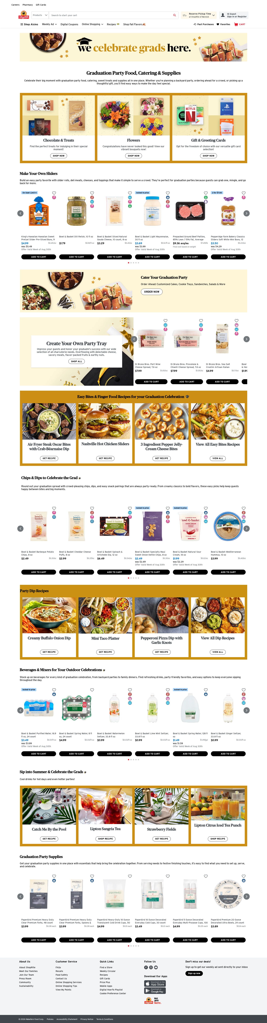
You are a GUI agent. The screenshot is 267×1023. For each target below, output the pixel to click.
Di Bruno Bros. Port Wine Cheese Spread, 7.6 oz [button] (148, 366)
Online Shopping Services (69, 982)
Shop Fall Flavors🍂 (134, 24)
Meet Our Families (28, 971)
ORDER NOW (151, 291)
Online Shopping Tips (66, 986)
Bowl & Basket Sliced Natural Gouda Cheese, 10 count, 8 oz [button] (112, 238)
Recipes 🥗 (113, 24)
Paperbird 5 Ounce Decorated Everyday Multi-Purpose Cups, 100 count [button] (190, 921)
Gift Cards (41, 5)
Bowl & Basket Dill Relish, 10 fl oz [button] (76, 236)
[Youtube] (156, 968)
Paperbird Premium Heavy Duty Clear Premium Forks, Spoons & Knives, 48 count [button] (75, 921)
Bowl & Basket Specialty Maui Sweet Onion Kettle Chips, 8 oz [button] (151, 553)
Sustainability (26, 986)
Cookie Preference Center (113, 993)
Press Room (25, 978)
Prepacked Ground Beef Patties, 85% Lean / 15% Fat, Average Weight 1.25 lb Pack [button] (189, 238)
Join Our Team (26, 975)
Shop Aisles (31, 24)
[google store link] (155, 993)
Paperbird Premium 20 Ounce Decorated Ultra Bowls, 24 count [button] (227, 921)
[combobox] (40, 15)
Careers (15, 5)
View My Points (63, 989)
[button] (213, 14)
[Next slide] (247, 213)
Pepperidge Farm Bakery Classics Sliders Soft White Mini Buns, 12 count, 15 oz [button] (228, 238)
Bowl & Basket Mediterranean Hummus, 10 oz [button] (226, 553)
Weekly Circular (108, 971)
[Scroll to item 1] (128, 262)
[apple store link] (155, 985)
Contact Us (61, 978)
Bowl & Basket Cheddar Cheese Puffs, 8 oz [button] (75, 553)
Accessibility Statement (67, 1019)
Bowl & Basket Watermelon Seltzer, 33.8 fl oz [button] (111, 735)
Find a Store (106, 967)
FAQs (58, 967)
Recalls (59, 971)
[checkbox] (54, 193)
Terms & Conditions (104, 1019)
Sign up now (194, 973)
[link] (203, 24)
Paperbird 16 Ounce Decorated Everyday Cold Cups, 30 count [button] (150, 921)
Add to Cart (38, 257)
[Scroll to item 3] (133, 262)
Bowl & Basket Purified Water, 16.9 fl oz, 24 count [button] (38, 735)
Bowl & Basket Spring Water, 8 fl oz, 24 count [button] (75, 735)
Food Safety (62, 975)
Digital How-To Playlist (111, 989)
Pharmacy (28, 5)
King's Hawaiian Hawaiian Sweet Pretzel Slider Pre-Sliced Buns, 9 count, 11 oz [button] (38, 238)
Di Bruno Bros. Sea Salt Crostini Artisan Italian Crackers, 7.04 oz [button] (219, 366)
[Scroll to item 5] (138, 262)
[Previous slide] (20, 213)
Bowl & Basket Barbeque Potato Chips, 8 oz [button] (37, 553)
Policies (50, 1019)
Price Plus (105, 982)
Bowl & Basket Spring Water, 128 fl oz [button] (190, 735)
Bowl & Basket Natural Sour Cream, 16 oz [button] (187, 553)
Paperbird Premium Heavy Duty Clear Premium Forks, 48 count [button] (37, 921)
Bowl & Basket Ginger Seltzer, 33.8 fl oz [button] (226, 735)
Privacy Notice (87, 1019)
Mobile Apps (106, 986)
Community (25, 982)
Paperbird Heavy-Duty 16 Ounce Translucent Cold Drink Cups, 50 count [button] (113, 921)
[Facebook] (146, 968)
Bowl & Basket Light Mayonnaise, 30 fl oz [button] (152, 238)
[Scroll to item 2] (131, 262)
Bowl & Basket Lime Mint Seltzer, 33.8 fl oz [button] (152, 735)
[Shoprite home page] (24, 15)
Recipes (104, 975)
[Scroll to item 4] (136, 262)
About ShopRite (27, 967)
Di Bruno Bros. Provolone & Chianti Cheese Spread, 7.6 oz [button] (186, 366)
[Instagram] (151, 968)
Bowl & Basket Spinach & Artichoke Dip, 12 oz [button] (110, 553)
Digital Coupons (69, 24)
